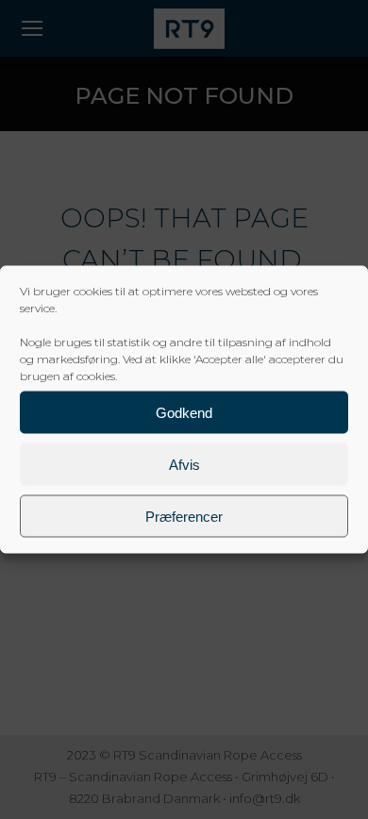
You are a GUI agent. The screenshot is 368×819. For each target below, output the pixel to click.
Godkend (184, 412)
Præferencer (184, 516)
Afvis (184, 464)
